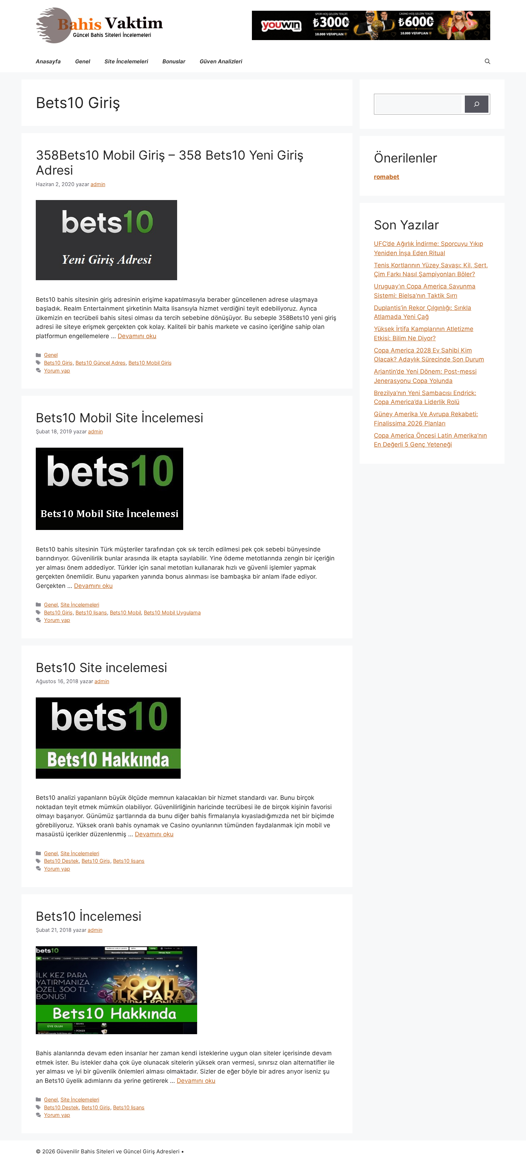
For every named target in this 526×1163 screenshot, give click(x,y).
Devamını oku (137, 336)
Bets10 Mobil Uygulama (172, 612)
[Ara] (476, 104)
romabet (386, 176)
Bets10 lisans (91, 612)
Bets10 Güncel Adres (101, 363)
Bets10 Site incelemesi (101, 667)
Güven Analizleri (221, 61)
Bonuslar (173, 61)
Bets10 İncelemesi (88, 916)
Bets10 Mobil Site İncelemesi (119, 417)
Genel (82, 61)
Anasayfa (48, 61)
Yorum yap (57, 371)
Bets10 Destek (61, 861)
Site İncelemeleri (126, 61)
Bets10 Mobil (125, 612)
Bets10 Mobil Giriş (150, 363)
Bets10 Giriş (58, 363)
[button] (487, 61)
